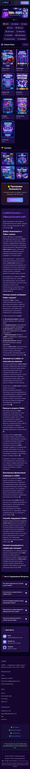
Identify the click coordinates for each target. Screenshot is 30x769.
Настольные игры (6, 696)
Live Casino (4, 698)
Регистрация (25, 2)
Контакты (4, 719)
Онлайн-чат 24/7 (6, 711)
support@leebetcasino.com (9, 713)
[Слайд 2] (15, 19)
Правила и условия (7, 678)
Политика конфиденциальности (10, 681)
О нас (2, 675)
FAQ (2, 716)
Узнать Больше (15, 200)
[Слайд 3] (16, 19)
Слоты (3, 693)
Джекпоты (4, 701)
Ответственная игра (7, 684)
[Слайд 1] (14, 19)
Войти (17, 2)
